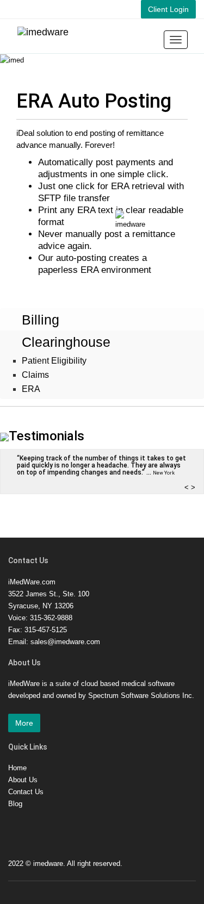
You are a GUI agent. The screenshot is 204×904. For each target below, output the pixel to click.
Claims (35, 374)
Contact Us (26, 792)
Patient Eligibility (54, 360)
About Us (23, 780)
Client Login (168, 9)
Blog (15, 804)
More (24, 723)
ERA (31, 389)
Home (17, 768)
